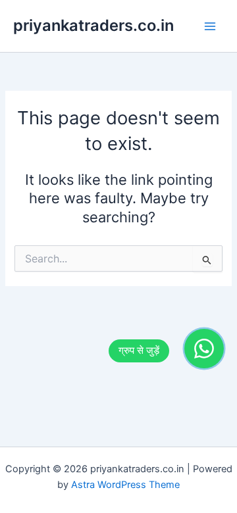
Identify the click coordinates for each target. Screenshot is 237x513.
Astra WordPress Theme (125, 485)
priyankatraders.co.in (93, 25)
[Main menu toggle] (210, 26)
